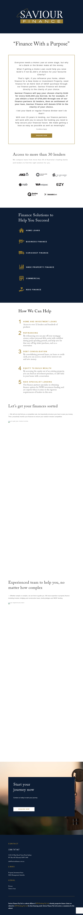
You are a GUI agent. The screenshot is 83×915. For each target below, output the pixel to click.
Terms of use (12, 888)
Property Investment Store (15, 872)
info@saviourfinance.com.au (16, 861)
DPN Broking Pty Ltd (42, 903)
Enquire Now (41, 135)
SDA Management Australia (16, 875)
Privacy (10, 886)
